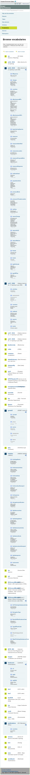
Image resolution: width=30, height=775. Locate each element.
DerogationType (14, 612)
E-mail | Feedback (6, 769)
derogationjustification (14, 502)
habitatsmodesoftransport (14, 546)
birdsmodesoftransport (14, 486)
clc (13, 668)
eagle (13, 674)
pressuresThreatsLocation (14, 199)
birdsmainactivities (14, 467)
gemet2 (10, 410)
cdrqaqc (14, 80)
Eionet (8, 10)
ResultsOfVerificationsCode (14, 619)
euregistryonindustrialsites (12, 386)
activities (14, 289)
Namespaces (5, 33)
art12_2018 (11, 68)
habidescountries (14, 510)
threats (14, 250)
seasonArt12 (14, 230)
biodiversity (11, 345)
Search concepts (21, 51)
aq (9, 56)
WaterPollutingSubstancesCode (14, 639)
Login (17, 3)
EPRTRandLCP (12, 379)
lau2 (9, 693)
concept (14, 414)
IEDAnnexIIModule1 (12, 582)
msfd (9, 711)
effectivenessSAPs (14, 115)
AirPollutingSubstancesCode (14, 605)
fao (9, 398)
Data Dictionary (14, 10)
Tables (3, 19)
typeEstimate (14, 264)
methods (14, 311)
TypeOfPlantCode (14, 626)
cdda (9, 349)
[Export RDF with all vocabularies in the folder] (25, 70)
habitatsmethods (14, 536)
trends (14, 258)
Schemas (4, 25)
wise (9, 753)
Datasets (4, 16)
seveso (10, 737)
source (14, 427)
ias (9, 570)
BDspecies (14, 73)
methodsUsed (14, 173)
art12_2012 (11, 62)
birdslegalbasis (14, 459)
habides (10, 453)
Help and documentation (8, 13)
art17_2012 (11, 333)
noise (9, 717)
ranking (14, 209)
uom (9, 747)
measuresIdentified (14, 143)
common (11, 353)
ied (9, 576)
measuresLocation (14, 151)
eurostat (10, 392)
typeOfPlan (14, 273)
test (9, 742)
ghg (9, 447)
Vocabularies (5, 28)
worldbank (11, 759)
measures (14, 136)
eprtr (9, 371)
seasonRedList (14, 240)
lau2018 (10, 697)
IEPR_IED (11, 649)
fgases (10, 404)
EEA (9, 1)
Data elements (5, 22)
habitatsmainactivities (14, 527)
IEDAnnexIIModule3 (12, 588)
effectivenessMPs (14, 99)
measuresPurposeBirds (14, 158)
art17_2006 (11, 283)
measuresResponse (14, 166)
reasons (14, 319)
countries (14, 89)
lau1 (9, 689)
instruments (14, 562)
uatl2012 (14, 680)
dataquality (11, 365)
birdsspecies (14, 495)
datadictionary (12, 359)
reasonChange (14, 216)
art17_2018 (11, 339)
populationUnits (14, 180)
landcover (11, 662)
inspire (10, 657)
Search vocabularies (9, 51)
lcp (9, 705)
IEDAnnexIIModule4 (12, 597)
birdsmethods (14, 475)
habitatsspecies (14, 555)
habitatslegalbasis (14, 518)
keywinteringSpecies (14, 129)
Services (4, 30)
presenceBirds (14, 192)
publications (12, 723)
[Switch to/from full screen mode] (20, 4)
